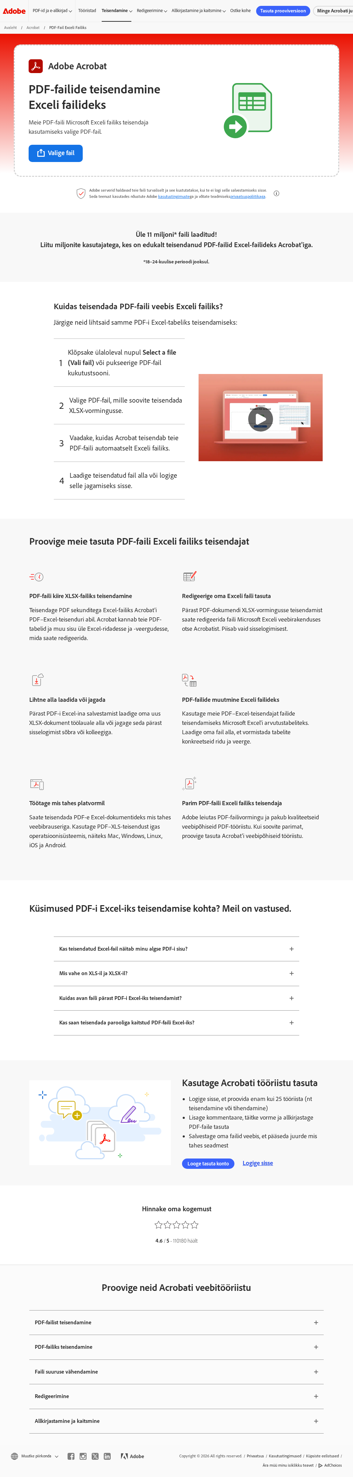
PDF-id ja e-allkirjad (50, 10)
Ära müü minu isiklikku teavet (288, 1465)
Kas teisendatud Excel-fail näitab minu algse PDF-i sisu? (123, 948)
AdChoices (333, 1465)
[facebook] (71, 1456)
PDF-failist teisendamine (63, 1322)
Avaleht (10, 27)
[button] (276, 193)
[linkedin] (107, 1456)
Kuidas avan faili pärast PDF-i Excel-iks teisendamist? (120, 998)
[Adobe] (14, 11)
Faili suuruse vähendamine (66, 1371)
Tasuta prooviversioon (283, 11)
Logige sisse (258, 1163)
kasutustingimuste (174, 196)
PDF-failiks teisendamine (63, 1347)
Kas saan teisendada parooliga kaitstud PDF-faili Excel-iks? (126, 1022)
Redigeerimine (150, 10)
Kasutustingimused (285, 1456)
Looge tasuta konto (208, 1164)
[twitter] (95, 1456)
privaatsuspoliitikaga (247, 196)
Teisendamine (115, 10)
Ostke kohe (240, 10)
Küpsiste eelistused (322, 1456)
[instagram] (83, 1456)
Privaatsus (255, 1456)
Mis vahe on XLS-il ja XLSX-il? (93, 973)
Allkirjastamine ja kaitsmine (196, 10)
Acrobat (33, 27)
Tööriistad (87, 10)
